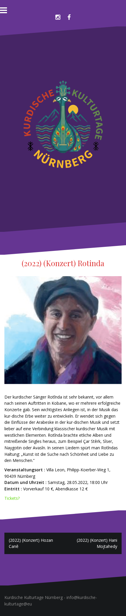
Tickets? (12, 498)
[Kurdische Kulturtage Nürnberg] (63, 128)
